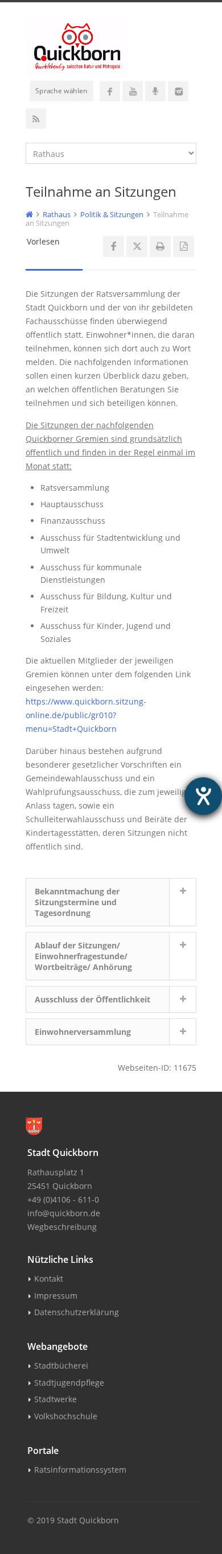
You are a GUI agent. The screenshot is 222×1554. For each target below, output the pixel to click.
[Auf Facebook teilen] (113, 246)
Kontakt (48, 1278)
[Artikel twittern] (136, 246)
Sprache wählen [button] (61, 90)
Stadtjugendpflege (69, 1382)
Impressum (55, 1295)
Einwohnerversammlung (83, 1031)
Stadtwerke (55, 1399)
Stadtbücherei (61, 1365)
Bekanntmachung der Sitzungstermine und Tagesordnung (77, 902)
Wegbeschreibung (62, 1226)
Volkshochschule (65, 1416)
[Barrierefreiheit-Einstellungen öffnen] (203, 796)
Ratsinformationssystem (80, 1469)
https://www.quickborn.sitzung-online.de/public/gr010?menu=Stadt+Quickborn (86, 715)
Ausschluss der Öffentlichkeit (92, 999)
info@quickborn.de (63, 1213)
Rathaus (57, 214)
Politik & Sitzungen (111, 214)
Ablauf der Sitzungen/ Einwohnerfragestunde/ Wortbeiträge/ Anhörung (83, 956)
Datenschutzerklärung (76, 1312)
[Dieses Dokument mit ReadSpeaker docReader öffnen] (183, 246)
